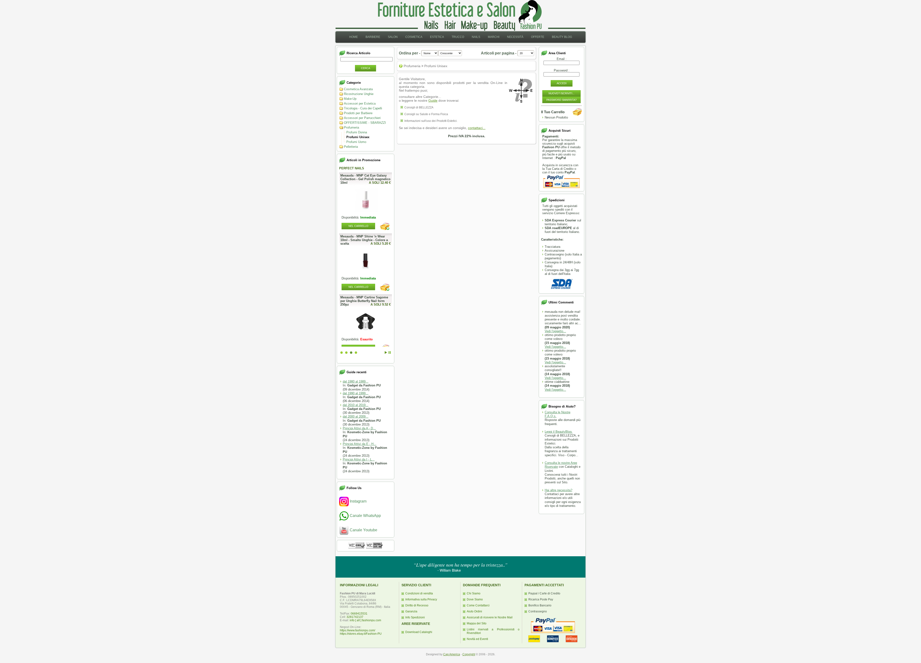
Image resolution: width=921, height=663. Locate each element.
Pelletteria (351, 146)
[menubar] (461, 37)
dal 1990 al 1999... (355, 393)
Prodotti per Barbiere (358, 113)
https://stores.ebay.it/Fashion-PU (361, 633)
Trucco (458, 37)
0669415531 (359, 613)
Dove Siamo (475, 599)
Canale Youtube (363, 530)
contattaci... (476, 128)
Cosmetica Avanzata (358, 89)
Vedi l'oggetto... (555, 331)
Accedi (562, 83)
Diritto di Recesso (416, 605)
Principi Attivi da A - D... (359, 428)
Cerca (365, 68)
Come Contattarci (478, 605)
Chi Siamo (473, 593)
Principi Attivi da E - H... (359, 444)
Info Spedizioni (415, 617)
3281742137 (355, 617)
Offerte (537, 37)
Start (386, 352)
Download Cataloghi (418, 632)
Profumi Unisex (357, 137)
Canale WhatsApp (365, 516)
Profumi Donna (356, 132)
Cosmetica (413, 37)
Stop (390, 352)
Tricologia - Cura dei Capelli (363, 108)
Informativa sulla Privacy (421, 599)
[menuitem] (353, 37)
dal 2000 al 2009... (355, 416)
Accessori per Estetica (360, 103)
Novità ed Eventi (477, 639)
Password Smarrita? (561, 99)
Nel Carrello (358, 226)
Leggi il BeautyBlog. (559, 431)
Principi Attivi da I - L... (359, 459)
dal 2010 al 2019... (355, 405)
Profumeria (351, 127)
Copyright (468, 654)
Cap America (451, 654)
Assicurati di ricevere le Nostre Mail (490, 617)
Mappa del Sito (476, 623)
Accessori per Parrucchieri (362, 118)
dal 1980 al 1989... (355, 381)
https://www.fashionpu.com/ (357, 630)
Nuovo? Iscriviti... (561, 93)
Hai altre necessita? (558, 490)
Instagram (357, 501)
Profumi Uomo (356, 142)
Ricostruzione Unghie (358, 94)
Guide (432, 100)
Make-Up (350, 99)
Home (353, 37)
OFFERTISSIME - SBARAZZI (365, 122)
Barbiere (373, 37)
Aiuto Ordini (474, 611)
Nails (476, 37)
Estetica (437, 37)
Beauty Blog (562, 37)
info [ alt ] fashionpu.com (365, 620)
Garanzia (411, 611)
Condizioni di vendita (419, 593)
